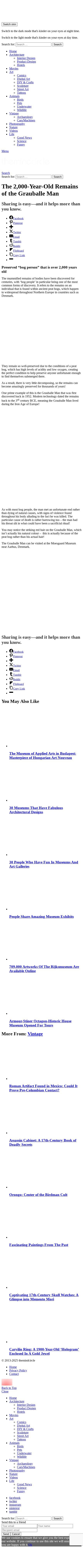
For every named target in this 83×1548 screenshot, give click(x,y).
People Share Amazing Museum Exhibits (41, 917)
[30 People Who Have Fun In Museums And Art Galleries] (45, 836)
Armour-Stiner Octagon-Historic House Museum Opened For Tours (40, 1023)
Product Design (26, 61)
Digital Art (23, 78)
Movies (13, 68)
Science (21, 141)
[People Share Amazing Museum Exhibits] (45, 891)
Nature (13, 127)
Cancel (16, 1534)
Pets (19, 103)
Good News (24, 137)
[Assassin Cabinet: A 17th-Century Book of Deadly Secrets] (45, 1114)
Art (11, 72)
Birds (20, 99)
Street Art (23, 89)
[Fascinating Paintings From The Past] (45, 1219)
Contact (14, 1374)
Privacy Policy (18, 1370)
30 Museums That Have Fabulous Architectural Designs (36, 810)
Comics (21, 75)
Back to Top (9, 1388)
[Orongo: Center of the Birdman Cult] (45, 1169)
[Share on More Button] (11, 227)
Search (58, 44)
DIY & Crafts (25, 82)
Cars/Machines (26, 120)
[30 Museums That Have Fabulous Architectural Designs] (45, 782)
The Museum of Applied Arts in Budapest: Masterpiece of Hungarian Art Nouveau (42, 755)
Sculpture (23, 85)
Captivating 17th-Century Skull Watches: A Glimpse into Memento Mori (44, 1297)
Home (13, 51)
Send (6, 1534)
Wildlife (22, 110)
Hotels (21, 65)
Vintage (14, 113)
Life (11, 134)
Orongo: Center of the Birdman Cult (38, 1195)
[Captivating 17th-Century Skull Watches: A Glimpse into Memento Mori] (45, 1269)
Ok (30, 1544)
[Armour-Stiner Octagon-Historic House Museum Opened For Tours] (45, 995)
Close (5, 1391)
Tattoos (21, 92)
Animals (14, 96)
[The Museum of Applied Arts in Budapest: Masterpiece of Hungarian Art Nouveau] (45, 728)
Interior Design (26, 58)
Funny (21, 144)
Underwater (24, 106)
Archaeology (25, 117)
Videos (13, 130)
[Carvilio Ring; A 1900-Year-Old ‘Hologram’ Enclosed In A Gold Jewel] (45, 1323)
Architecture (16, 54)
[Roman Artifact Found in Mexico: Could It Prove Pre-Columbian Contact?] (45, 1060)
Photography (17, 123)
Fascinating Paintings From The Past (38, 1245)
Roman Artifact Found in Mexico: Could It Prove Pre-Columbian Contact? (43, 1088)
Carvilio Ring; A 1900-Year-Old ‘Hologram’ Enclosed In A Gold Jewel (44, 1351)
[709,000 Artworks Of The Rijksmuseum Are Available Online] (45, 941)
